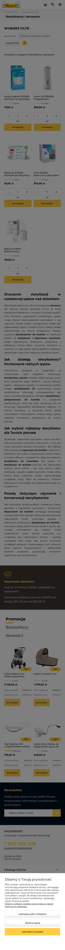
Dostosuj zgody (32, 923)
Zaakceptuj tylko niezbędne (32, 914)
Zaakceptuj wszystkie (32, 931)
